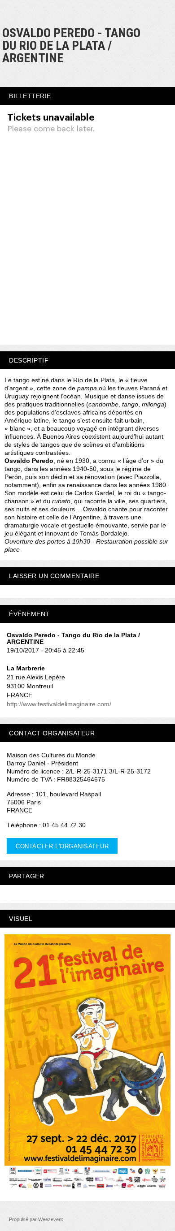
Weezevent (50, 1219)
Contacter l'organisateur (62, 846)
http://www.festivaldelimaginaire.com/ (59, 704)
